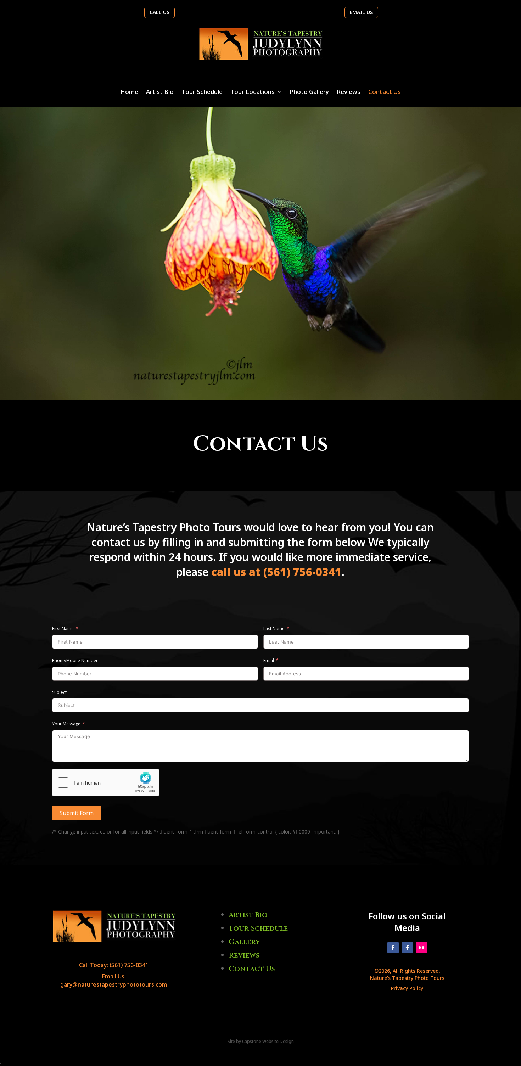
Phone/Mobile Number (75, 660)
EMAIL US (361, 12)
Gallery (244, 942)
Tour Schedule (202, 92)
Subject (59, 692)
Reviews (348, 92)
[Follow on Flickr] (421, 947)
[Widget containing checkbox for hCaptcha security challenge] (105, 782)
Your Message (66, 724)
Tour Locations (252, 92)
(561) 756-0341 (129, 965)
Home (129, 92)
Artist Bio (160, 92)
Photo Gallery (309, 92)
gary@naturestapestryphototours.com (113, 984)
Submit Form (77, 813)
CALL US (159, 12)
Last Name (274, 628)
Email (268, 660)
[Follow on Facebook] (393, 947)
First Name (63, 628)
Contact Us (384, 92)
